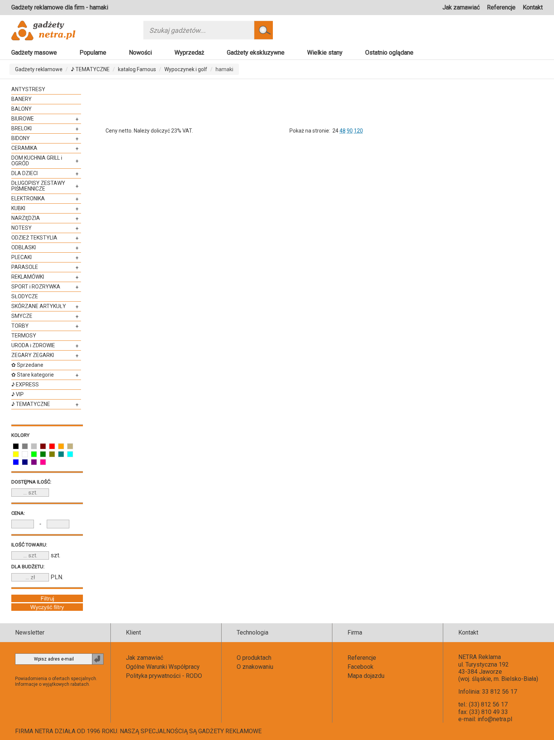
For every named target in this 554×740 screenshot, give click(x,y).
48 (343, 131)
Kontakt (533, 7)
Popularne (93, 52)
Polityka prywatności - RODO (164, 675)
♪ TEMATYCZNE (90, 69)
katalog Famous (137, 69)
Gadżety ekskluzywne (256, 52)
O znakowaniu (255, 666)
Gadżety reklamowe (39, 69)
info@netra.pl (494, 719)
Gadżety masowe (34, 52)
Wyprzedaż (189, 52)
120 (358, 131)
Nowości (140, 52)
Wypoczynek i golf (185, 69)
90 (350, 131)
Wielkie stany (325, 52)
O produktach (254, 657)
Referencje (501, 7)
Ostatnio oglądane (389, 52)
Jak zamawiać (461, 7)
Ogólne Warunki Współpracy (163, 666)
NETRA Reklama (479, 657)
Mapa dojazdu (365, 675)
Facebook (360, 666)
